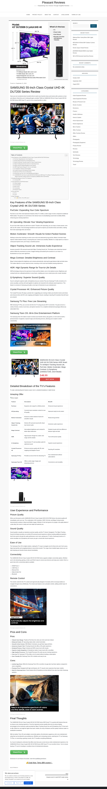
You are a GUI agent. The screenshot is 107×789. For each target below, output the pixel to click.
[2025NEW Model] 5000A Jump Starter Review (83, 52)
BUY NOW (50, 379)
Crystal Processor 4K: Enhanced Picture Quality (24, 170)
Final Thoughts (15, 196)
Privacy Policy (37, 14)
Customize (9, 783)
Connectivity (17, 188)
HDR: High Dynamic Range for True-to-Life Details (25, 167)
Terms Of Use (76, 14)
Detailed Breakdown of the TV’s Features (22, 178)
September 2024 (77, 81)
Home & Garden (77, 117)
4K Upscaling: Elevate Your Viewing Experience (24, 160)
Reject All (19, 783)
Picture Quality (17, 183)
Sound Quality (17, 185)
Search (75, 23)
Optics (74, 136)
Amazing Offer (17, 180)
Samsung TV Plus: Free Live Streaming (22, 171)
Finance (75, 111)
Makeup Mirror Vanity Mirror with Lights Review (83, 38)
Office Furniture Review (79, 133)
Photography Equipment (79, 142)
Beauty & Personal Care (79, 101)
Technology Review (78, 161)
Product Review (77, 145)
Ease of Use (17, 186)
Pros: (15, 193)
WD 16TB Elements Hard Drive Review (83, 56)
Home (28, 14)
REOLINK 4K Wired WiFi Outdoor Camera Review (84, 43)
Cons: (15, 194)
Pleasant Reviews (53, 2)
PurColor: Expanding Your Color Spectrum (23, 159)
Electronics (14, 767)
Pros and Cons (15, 191)
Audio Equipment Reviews (80, 98)
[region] (19, 778)
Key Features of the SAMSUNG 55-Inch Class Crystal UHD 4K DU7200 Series (30, 157)
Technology (76, 158)
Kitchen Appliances (78, 123)
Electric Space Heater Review (80, 47)
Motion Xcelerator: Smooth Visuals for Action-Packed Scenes (27, 162)
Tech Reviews (76, 155)
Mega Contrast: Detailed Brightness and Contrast (25, 165)
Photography (76, 139)
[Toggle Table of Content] (65, 155)
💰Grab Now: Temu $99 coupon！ (23, 197)
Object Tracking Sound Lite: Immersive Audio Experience (26, 164)
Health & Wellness (77, 114)
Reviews (75, 148)
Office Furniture (77, 130)
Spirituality (75, 152)
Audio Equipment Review (79, 95)
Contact (56, 14)
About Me (48, 14)
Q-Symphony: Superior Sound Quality (22, 168)
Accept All (28, 783)
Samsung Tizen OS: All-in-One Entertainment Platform (27, 173)
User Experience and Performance (20, 181)
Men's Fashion (76, 127)
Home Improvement (78, 120)
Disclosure (65, 14)
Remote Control (17, 189)
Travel (74, 164)
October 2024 (76, 78)
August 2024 (76, 84)
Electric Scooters (77, 105)
